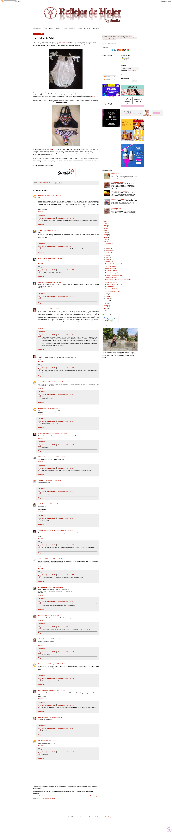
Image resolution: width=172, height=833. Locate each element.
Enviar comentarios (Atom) (48, 798)
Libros (65, 28)
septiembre (109, 250)
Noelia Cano (41, 282)
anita (39, 740)
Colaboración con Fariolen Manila (119, 191)
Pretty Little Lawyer (43, 690)
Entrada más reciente (39, 796)
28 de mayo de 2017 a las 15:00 (66, 626)
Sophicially (41, 615)
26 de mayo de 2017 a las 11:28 (66, 394)
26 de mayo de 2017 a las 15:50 (58, 433)
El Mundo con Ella (43, 664)
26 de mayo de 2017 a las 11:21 (66, 334)
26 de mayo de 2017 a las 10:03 (50, 308)
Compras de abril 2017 (111, 286)
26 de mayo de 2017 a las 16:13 (66, 444)
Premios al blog (115, 173)
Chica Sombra (41, 258)
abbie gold (40, 480)
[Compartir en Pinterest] (61, 183)
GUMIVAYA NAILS (42, 457)
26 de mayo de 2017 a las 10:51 (62, 381)
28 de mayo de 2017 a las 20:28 (56, 664)
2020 (105, 235)
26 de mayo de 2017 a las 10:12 (59, 355)
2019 (105, 237)
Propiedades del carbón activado (113, 264)
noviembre (109, 246)
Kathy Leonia (41, 717)
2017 (105, 241)
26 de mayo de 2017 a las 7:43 (51, 230)
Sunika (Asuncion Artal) (48, 218)
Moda (45, 28)
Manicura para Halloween (117, 182)
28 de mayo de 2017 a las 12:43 (53, 558)
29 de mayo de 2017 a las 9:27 (66, 678)
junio (107, 257)
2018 (105, 239)
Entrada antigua (94, 796)
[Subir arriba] (169, 830)
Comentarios (108, 79)
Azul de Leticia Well (110, 268)
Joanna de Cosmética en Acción (46, 530)
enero (107, 300)
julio (107, 255)
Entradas (107, 76)
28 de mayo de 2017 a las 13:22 (66, 575)
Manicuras (58, 28)
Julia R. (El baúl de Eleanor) (45, 381)
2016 (105, 303)
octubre (108, 248)
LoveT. (39, 503)
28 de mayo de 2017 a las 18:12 (66, 651)
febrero (108, 298)
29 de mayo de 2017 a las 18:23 (66, 728)
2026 (105, 221)
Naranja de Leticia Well (111, 282)
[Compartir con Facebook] (60, 183)
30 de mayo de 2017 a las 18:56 (49, 740)
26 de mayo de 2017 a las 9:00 (54, 258)
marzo (107, 296)
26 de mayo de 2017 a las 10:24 (66, 270)
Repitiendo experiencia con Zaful (113, 275)
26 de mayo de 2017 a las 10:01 (53, 282)
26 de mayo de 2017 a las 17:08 (66, 491)
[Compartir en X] (58, 183)
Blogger (110, 817)
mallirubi (40, 639)
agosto (108, 252)
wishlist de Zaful (61, 42)
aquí (93, 96)
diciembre (108, 243)
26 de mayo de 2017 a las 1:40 (53, 195)
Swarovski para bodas (111, 277)
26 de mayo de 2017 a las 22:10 (50, 503)
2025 (105, 223)
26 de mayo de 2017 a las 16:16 (56, 457)
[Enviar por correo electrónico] (55, 183)
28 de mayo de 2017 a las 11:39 (64, 530)
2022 (105, 230)
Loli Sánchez (41, 558)
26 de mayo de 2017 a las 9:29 (66, 246)
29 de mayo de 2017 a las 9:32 (66, 705)
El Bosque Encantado (111, 270)
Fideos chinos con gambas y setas (114, 273)
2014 (105, 308)
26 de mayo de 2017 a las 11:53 (66, 421)
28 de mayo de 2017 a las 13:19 (54, 587)
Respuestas (42, 215)
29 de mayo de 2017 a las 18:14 (53, 717)
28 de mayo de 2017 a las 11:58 (66, 545)
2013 (105, 310)
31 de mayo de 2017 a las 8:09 (66, 752)
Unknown (40, 408)
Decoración (72, 28)
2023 (105, 228)
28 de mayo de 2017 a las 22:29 (57, 690)
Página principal (37, 28)
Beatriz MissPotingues (44, 355)
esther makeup (42, 587)
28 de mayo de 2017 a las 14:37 (52, 615)
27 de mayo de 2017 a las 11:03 (66, 518)
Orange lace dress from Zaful (112, 291)
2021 (105, 232)
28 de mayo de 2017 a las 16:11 (51, 639)
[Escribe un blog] (56, 183)
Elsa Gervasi (41, 195)
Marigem (40, 230)
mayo (107, 259)
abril (107, 294)
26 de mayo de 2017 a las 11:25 (66, 368)
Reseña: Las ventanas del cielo (113, 284)
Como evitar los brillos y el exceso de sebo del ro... (118, 279)
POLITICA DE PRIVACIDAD (91, 28)
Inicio (67, 796)
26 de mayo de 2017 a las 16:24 (52, 480)
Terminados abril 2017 (111, 289)
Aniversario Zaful (109, 261)
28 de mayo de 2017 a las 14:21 (66, 601)
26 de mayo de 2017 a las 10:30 (66, 296)
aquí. (50, 154)
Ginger (39, 308)
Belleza (51, 28)
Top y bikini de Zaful (110, 266)
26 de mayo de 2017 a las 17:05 (66, 468)
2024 (105, 226)
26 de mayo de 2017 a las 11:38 (51, 408)
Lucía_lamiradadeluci (43, 433)
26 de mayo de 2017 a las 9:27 (66, 218)
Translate (133, 70)
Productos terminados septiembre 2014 (121, 199)
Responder (40, 211)
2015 (105, 306)
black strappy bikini (61, 102)
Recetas (80, 28)
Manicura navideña (116, 208)
